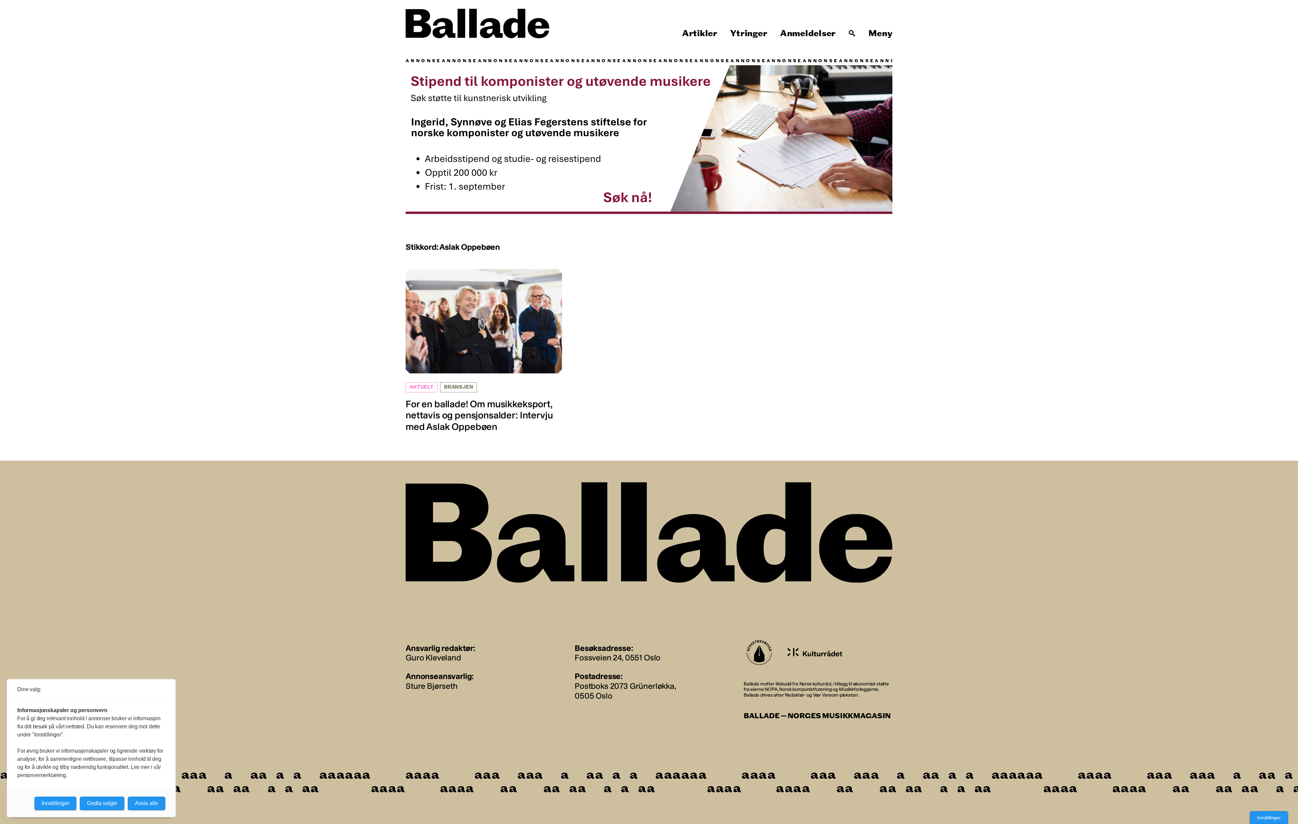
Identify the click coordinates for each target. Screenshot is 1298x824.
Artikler (699, 33)
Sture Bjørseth (432, 686)
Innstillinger (1269, 817)
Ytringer (748, 33)
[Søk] (852, 33)
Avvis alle (146, 803)
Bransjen (458, 387)
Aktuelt (421, 387)
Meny (880, 33)
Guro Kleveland (433, 657)
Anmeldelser (808, 33)
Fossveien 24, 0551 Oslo (617, 657)
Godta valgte (102, 803)
